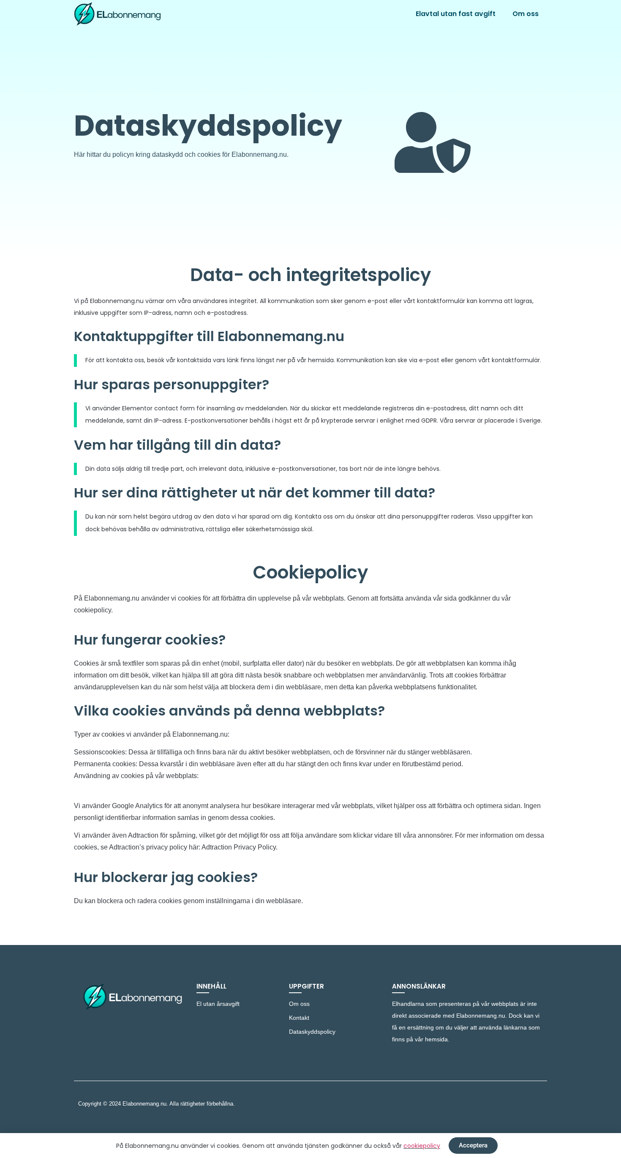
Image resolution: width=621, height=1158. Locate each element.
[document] (310, 579)
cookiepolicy (421, 1146)
